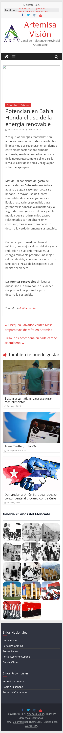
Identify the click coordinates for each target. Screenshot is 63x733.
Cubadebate (10, 640)
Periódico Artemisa (13, 681)
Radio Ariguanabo (13, 686)
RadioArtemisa (27, 308)
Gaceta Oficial (10, 662)
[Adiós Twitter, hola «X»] (31, 414)
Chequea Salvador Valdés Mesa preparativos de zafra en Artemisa (29, 327)
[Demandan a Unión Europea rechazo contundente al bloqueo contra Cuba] (31, 458)
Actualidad (12, 104)
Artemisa (25, 104)
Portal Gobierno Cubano (16, 656)
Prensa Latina (10, 651)
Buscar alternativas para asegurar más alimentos (28, 400)
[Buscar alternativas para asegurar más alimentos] (31, 362)
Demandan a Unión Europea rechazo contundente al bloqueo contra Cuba (31, 496)
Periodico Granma (13, 645)
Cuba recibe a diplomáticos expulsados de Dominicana (33, 11)
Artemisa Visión (40, 29)
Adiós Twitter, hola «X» (20, 446)
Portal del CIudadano (15, 692)
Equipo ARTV (35, 129)
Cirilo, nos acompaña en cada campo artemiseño (31, 340)
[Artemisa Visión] (6, 56)
